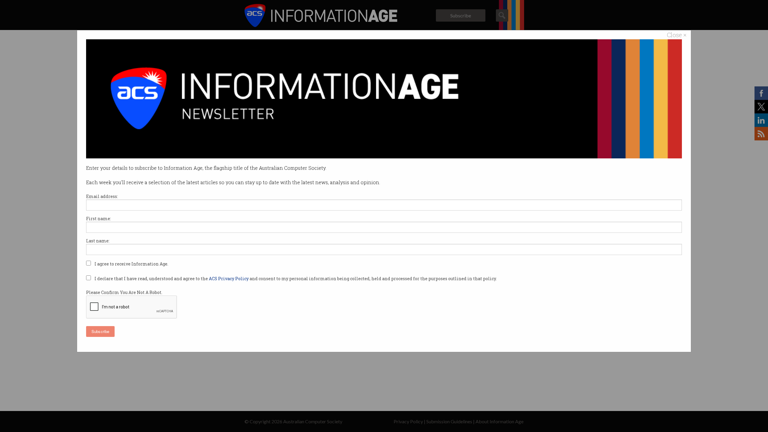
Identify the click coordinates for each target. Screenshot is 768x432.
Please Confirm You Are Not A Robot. (124, 292)
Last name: (98, 241)
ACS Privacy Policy (229, 278)
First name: (98, 218)
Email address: (102, 196)
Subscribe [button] (100, 331)
